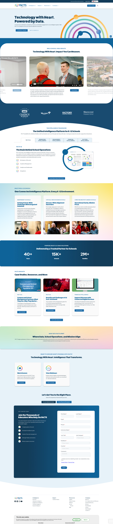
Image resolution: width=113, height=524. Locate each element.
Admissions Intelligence (37, 501)
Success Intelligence (36, 505)
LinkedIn (17, 501)
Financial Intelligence (37, 504)
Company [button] (55, 5)
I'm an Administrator (48, 402)
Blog (70, 507)
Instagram (19, 501)
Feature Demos (72, 501)
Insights (70, 499)
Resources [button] (47, 5)
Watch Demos (34, 30)
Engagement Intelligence (37, 502)
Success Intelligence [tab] (85, 140)
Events (70, 504)
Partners (87, 504)
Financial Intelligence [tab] (71, 140)
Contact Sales (91, 5)
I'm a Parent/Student (64, 402)
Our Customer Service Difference (91, 501)
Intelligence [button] (32, 5)
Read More (17, 90)
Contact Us (87, 510)
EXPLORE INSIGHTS (56, 320)
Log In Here (87, 1)
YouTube (21, 501)
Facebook (15, 501)
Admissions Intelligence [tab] (42, 140)
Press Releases (88, 505)
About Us (87, 499)
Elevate (71, 505)
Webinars (71, 502)
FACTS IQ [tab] (28, 140)
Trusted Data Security (89, 502)
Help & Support (88, 508)
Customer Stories (56, 499)
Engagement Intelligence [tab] (56, 140)
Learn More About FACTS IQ (57, 178)
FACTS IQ (34, 499)
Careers (86, 507)
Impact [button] (39, 5)
